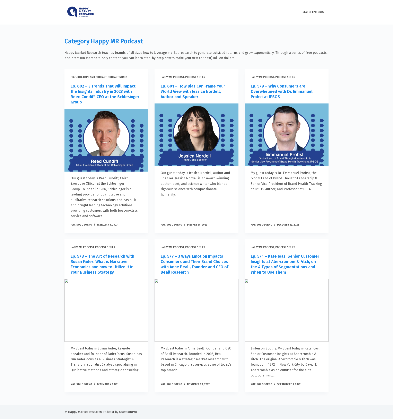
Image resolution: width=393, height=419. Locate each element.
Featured (76, 77)
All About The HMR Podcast (259, 12)
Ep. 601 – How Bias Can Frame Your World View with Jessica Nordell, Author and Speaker (193, 91)
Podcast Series (118, 77)
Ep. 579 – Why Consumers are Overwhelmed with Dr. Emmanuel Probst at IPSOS (282, 91)
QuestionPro (128, 412)
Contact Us (288, 12)
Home (233, 12)
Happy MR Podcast (94, 77)
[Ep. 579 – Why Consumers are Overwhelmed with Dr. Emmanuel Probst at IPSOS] (287, 134)
